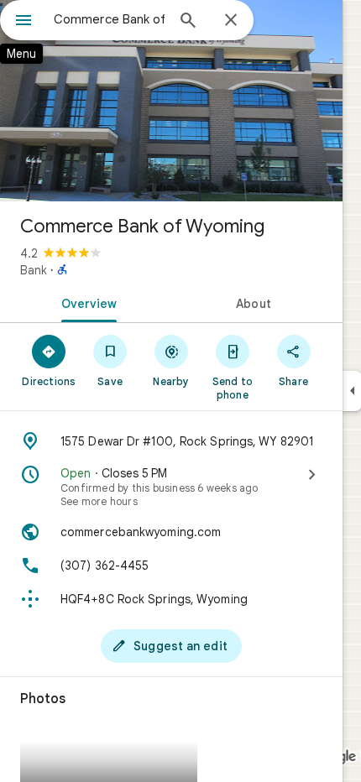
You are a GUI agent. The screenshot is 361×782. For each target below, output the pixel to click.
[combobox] (109, 19)
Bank (33, 270)
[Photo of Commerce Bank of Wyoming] (171, 100)
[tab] (85, 302)
